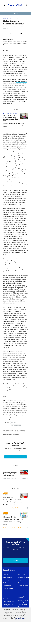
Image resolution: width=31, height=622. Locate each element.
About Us (6, 574)
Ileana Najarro (6, 478)
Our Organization (7, 577)
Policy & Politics (16, 10)
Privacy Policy (17, 614)
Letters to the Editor (23, 577)
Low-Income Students (16, 425)
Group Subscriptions (8, 601)
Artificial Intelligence (10, 113)
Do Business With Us (24, 593)
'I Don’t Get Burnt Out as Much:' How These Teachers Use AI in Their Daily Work (10, 118)
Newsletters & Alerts (8, 598)
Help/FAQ (20, 580)
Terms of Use (20, 618)
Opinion (15, 18)
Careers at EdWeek (8, 588)
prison (12, 55)
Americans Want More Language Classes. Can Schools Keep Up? (10, 473)
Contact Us (21, 574)
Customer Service (22, 582)
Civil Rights (13, 422)
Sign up (15, 560)
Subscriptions (6, 596)
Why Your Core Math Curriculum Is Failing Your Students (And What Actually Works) (13, 500)
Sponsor (5, 494)
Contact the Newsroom (24, 585)
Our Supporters (7, 585)
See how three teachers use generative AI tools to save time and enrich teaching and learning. (14, 125)
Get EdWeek (6, 593)
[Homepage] (15, 5)
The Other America (21, 81)
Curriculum (7, 18)
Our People (6, 582)
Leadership (8, 10)
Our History (6, 580)
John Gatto (22, 228)
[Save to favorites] (15, 34)
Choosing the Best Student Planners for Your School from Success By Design (13, 520)
